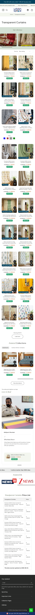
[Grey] (11, 138)
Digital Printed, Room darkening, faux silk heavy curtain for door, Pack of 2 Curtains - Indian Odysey (9, 323)
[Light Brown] (7, 138)
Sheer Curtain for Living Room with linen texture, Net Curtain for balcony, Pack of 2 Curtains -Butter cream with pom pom (26, 216)
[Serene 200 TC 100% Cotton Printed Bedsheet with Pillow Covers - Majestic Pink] (9, 359)
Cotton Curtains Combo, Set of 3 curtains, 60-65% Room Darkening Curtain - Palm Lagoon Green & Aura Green (9, 216)
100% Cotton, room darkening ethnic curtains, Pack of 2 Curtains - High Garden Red (26, 127)
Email (4, 582)
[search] (6, 10)
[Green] (14, 138)
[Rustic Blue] (4, 138)
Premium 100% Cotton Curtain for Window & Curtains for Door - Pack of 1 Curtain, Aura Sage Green (25, 162)
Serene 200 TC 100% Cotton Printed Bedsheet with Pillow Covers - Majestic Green (26, 370)
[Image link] (8, 40)
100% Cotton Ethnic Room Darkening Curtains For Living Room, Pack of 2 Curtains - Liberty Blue (9, 269)
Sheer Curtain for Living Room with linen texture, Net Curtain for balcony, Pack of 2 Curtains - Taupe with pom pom (26, 242)
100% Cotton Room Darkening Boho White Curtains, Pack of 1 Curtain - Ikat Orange (9, 100)
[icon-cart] (31, 10)
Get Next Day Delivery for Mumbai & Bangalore (17, 2)
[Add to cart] (14, 68)
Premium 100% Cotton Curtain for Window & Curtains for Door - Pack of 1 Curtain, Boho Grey (9, 162)
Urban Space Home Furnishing (19, 610)
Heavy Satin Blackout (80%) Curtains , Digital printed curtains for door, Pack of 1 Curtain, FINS (9, 127)
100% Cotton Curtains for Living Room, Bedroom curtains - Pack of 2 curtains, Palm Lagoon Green (26, 73)
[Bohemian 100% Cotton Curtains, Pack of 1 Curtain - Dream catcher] (25, 312)
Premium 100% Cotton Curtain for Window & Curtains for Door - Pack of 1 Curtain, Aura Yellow (25, 296)
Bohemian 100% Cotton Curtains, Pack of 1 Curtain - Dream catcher (25, 323)
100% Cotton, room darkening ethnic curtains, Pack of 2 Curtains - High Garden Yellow (9, 189)
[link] (9, 481)
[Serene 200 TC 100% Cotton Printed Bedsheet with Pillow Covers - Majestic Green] (25, 359)
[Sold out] (14, 157)
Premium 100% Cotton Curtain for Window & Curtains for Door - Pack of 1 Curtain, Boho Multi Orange (25, 100)
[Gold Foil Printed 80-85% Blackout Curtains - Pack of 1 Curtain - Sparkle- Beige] (25, 178)
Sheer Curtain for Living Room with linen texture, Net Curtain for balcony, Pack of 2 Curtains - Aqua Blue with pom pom (9, 242)
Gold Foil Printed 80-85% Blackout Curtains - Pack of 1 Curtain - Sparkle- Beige (25, 189)
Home (11, 14)
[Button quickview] (14, 65)
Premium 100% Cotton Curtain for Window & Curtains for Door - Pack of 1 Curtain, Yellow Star (9, 73)
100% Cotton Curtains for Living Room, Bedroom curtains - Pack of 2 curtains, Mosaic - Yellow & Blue (26, 269)
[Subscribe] (31, 582)
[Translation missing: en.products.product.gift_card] (28, 10)
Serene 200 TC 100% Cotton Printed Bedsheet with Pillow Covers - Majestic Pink (9, 370)
